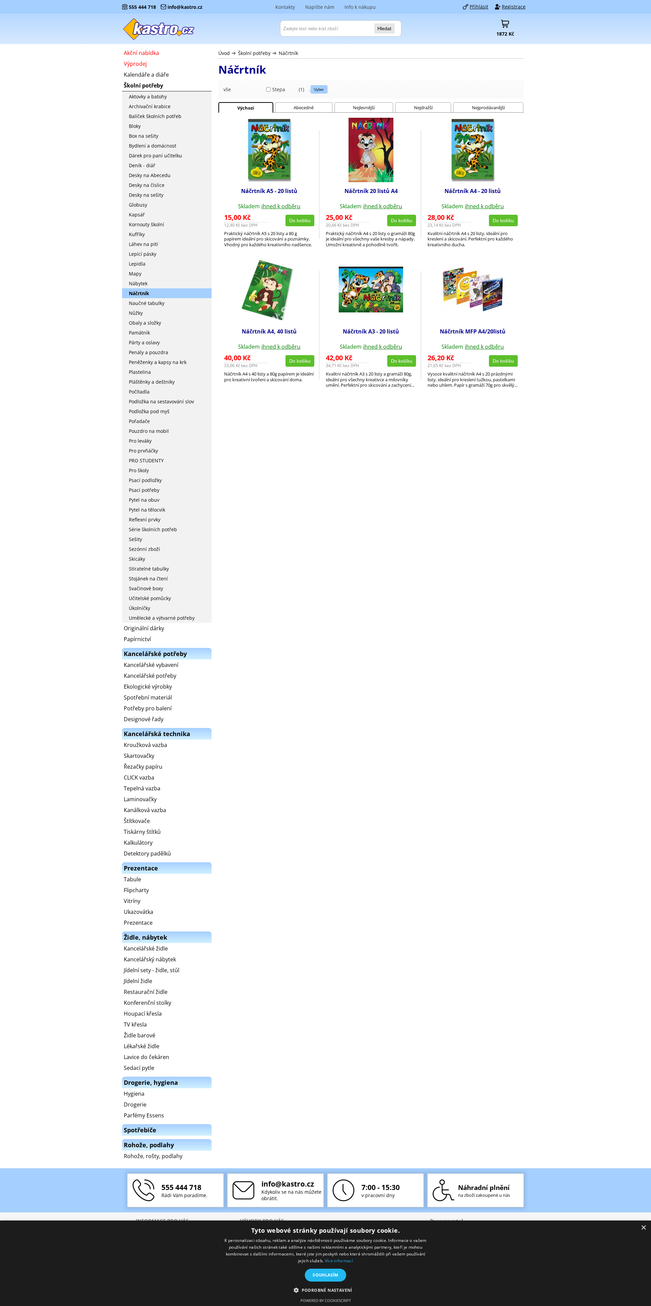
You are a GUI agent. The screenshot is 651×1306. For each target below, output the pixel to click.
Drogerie (135, 1104)
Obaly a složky (145, 323)
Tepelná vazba (142, 788)
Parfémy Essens (144, 1115)
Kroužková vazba (145, 745)
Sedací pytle (139, 1068)
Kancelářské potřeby (150, 675)
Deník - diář (142, 165)
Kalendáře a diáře (146, 74)
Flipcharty (136, 890)
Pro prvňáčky (143, 450)
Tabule (132, 879)
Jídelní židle (138, 981)
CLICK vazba (139, 777)
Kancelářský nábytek (150, 959)
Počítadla (139, 391)
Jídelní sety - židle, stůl (151, 970)
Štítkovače (137, 821)
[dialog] (325, 1263)
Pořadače (139, 421)
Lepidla (137, 264)
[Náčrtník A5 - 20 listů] (269, 180)
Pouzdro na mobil (149, 431)
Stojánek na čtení (148, 578)
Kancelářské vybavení (151, 665)
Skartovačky (139, 756)
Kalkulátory (138, 842)
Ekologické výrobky (148, 686)
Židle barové (139, 1035)
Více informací (339, 1261)
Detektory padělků (147, 853)
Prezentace (138, 922)
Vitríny (132, 901)
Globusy (138, 204)
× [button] (643, 1227)
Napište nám (319, 7)
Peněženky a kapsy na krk (157, 362)
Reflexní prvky (144, 519)
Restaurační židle (145, 992)
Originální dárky (144, 628)
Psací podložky (145, 480)
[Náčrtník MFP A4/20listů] (472, 311)
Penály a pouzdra (148, 352)
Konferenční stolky (147, 1002)
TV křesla (135, 1024)
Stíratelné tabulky (149, 568)
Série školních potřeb (153, 529)
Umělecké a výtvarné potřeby (162, 618)
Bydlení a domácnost (152, 145)
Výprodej (135, 64)
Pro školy (139, 470)
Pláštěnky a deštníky (152, 382)
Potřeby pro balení (148, 708)
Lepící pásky (142, 254)
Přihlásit (479, 6)
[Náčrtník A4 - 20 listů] (472, 180)
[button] (325, 1290)
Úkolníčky (139, 608)
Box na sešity (143, 136)
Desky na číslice (146, 185)
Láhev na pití (143, 244)
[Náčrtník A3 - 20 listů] (371, 310)
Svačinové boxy (146, 588)
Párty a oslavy (144, 342)
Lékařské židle (141, 1046)
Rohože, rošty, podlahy (153, 1156)
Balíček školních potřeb (155, 116)
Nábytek (138, 283)
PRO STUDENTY (146, 460)
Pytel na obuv (144, 500)
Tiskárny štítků (142, 832)
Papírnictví (137, 639)
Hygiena (134, 1093)
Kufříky (137, 234)
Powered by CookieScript (325, 1300)
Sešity (135, 539)
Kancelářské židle (146, 948)
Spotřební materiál (148, 697)
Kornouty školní (146, 224)
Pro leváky (140, 441)
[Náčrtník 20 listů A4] (371, 180)
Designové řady (143, 719)
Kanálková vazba (145, 810)
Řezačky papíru (143, 766)
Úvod (224, 53)
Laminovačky (140, 799)
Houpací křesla (143, 1013)
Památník (139, 332)
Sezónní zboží (144, 549)
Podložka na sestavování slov (161, 401)
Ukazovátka (138, 912)
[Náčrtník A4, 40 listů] (269, 320)
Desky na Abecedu (150, 175)
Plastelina (140, 372)
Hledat (384, 28)
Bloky (135, 126)
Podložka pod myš (149, 411)
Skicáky (137, 559)
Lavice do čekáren (146, 1057)
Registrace (514, 6)
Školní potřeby (254, 53)
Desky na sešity (146, 195)
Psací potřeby (144, 490)
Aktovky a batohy (148, 96)
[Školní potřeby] (159, 29)
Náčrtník (288, 53)
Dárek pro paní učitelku (155, 155)
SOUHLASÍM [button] (325, 1275)
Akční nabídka (141, 53)
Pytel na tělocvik (147, 509)
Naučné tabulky (146, 303)
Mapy (135, 273)
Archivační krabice (150, 106)
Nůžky (136, 313)
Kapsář (137, 214)
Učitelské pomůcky (150, 598)
